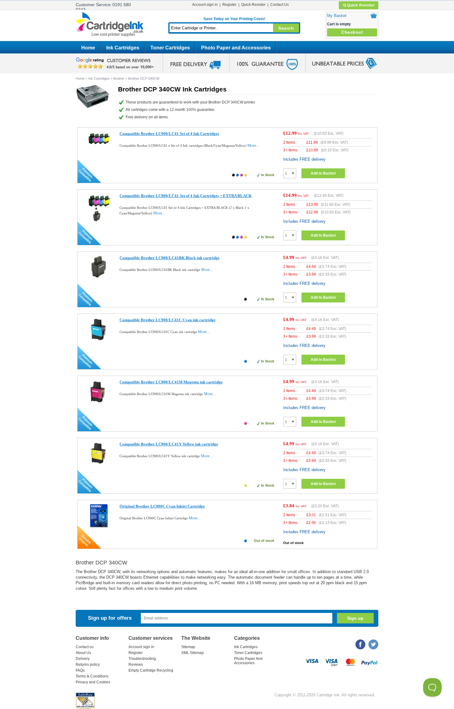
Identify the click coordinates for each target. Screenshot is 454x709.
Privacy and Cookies (93, 682)
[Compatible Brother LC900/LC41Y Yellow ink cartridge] (98, 465)
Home (88, 47)
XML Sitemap (192, 653)
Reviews (135, 664)
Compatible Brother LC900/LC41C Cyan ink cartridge (168, 320)
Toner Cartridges (170, 47)
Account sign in (205, 4)
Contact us (85, 647)
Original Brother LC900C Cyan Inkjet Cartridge (162, 506)
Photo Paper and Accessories (236, 47)
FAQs (80, 670)
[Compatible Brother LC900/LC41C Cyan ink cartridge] (98, 342)
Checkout (352, 32)
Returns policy (88, 664)
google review (116, 63)
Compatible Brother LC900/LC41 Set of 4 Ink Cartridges (169, 133)
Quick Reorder (361, 5)
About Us (83, 653)
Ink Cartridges (122, 47)
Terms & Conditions (92, 676)
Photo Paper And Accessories (248, 660)
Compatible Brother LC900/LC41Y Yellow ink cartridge (169, 444)
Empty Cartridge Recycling (150, 670)
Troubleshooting (142, 658)
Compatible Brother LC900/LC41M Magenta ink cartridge (171, 382)
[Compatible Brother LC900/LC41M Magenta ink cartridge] (98, 404)
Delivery (83, 658)
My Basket (337, 15)
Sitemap (188, 647)
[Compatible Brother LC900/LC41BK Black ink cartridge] (98, 279)
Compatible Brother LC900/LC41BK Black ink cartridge (170, 257)
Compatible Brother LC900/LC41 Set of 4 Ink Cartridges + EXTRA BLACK (186, 195)
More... (253, 145)
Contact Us (279, 4)
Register (229, 4)
